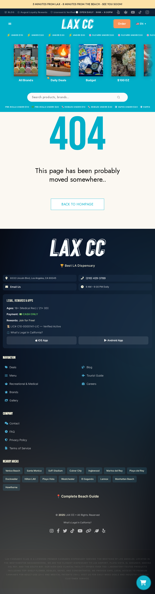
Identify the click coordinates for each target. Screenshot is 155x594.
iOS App (42, 340)
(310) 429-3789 (96, 278)
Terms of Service (20, 448)
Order (122, 23)
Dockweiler (11, 479)
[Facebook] (58, 530)
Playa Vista (48, 479)
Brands (13, 392)
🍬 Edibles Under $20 (100, 106)
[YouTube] (133, 12)
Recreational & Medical (23, 383)
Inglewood (94, 470)
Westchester (68, 479)
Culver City (76, 470)
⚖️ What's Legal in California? (25, 332)
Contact (14, 423)
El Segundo (87, 479)
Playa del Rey (136, 470)
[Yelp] (118, 12)
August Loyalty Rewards (34, 12)
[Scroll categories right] (148, 64)
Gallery (13, 400)
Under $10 (15, 35)
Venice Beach (12, 470)
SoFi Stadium (55, 470)
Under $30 (56, 35)
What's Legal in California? (77, 522)
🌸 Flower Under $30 (130, 35)
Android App (115, 340)
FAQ (12, 431)
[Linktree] (88, 530)
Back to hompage (77, 204)
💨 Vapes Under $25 (126, 106)
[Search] (118, 97)
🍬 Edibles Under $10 (73, 106)
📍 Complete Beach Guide (77, 496)
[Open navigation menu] (10, 24)
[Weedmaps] (125, 12)
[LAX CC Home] (77, 247)
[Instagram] (147, 12)
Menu (12, 375)
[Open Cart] (143, 582)
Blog (11, 12)
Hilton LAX (30, 479)
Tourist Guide (95, 375)
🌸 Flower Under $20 (101, 35)
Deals (12, 367)
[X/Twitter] (65, 530)
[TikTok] (140, 12)
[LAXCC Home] (77, 23)
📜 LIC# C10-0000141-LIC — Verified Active (34, 326)
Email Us (15, 286)
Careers (91, 383)
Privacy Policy (18, 440)
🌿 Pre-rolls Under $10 (15, 106)
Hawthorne (11, 487)
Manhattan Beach (124, 479)
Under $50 (76, 35)
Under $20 (35, 35)
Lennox (104, 479)
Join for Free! (27, 320)
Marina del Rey (114, 470)
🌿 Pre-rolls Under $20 (45, 106)
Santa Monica (34, 470)
